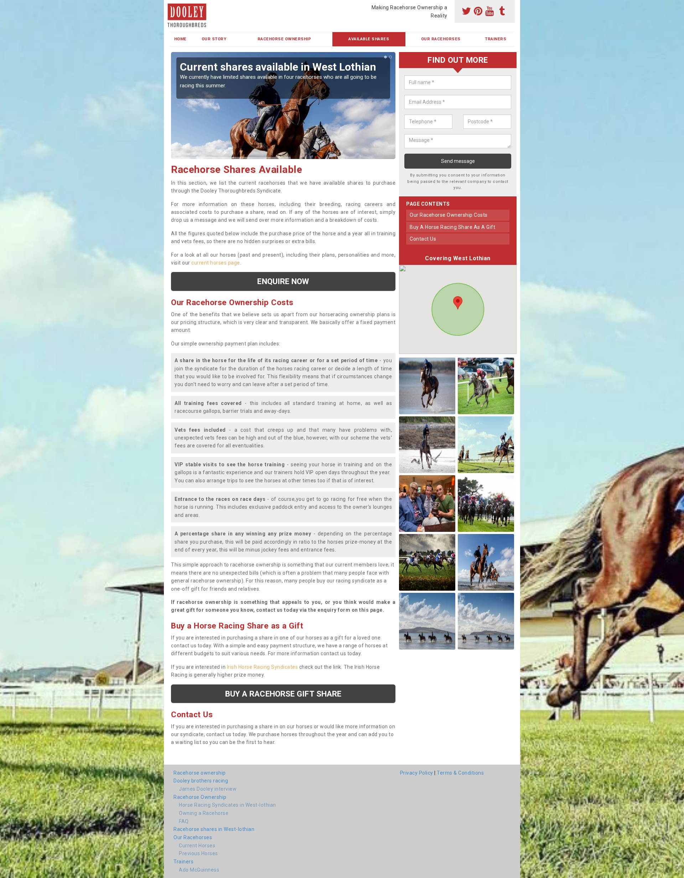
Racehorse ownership (199, 773)
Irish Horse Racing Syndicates (262, 667)
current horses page (215, 263)
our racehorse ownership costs (449, 215)
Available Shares (368, 39)
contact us (423, 239)
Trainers (495, 39)
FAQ (184, 821)
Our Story (214, 39)
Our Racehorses (441, 39)
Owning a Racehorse (203, 813)
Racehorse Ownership (284, 39)
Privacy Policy (416, 773)
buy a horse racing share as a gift (452, 227)
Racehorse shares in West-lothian (213, 829)
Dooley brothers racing (200, 781)
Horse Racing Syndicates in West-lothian (227, 805)
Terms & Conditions (460, 773)
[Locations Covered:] (172, 6)
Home (180, 39)
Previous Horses (198, 853)
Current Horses (197, 845)
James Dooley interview (208, 789)
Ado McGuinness (199, 870)
